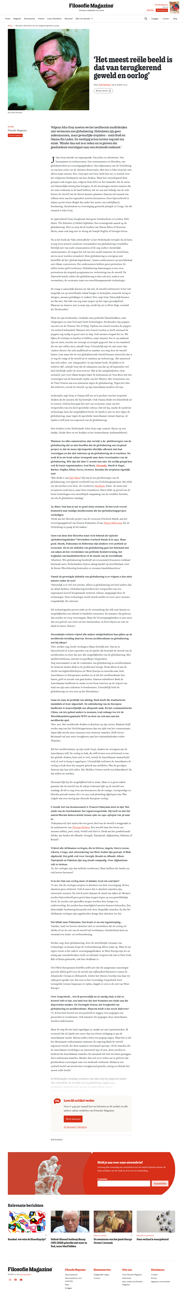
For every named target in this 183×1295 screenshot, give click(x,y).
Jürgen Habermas (113, 523)
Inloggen (68, 1288)
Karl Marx (74, 478)
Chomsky (101, 465)
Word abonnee (162, 10)
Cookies (154, 1274)
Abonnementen (71, 1274)
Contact (166, 18)
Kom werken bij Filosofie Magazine (132, 1283)
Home (10, 25)
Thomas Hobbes (81, 827)
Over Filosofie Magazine (132, 1274)
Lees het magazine (15, 135)
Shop (175, 18)
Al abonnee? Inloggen (75, 1127)
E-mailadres (102, 1179)
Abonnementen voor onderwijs (73, 1279)
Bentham (100, 486)
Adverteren (126, 1278)
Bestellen (150, 10)
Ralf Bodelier (105, 84)
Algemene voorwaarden (160, 1281)
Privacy (154, 1278)
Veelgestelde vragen (101, 1274)
